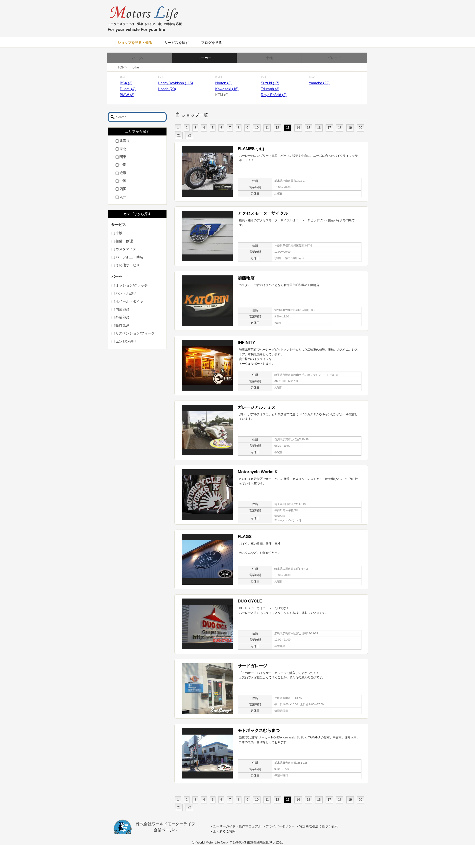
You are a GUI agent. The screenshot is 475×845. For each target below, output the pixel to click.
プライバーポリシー (280, 826)
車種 (269, 58)
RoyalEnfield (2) (273, 95)
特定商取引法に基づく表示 (318, 826)
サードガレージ (252, 665)
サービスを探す (177, 42)
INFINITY (246, 342)
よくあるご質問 (224, 831)
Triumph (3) (270, 89)
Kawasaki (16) (226, 89)
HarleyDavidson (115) (175, 83)
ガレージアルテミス (257, 407)
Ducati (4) (128, 89)
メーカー (205, 58)
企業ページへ (165, 830)
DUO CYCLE (250, 601)
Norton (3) (223, 83)
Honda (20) (167, 89)
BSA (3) (126, 83)
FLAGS (245, 536)
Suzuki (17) (270, 83)
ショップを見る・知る (135, 42)
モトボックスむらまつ (259, 730)
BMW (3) (127, 95)
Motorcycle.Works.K (258, 471)
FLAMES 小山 (251, 148)
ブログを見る (211, 42)
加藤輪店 (246, 277)
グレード (334, 58)
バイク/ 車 (140, 58)
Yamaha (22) (319, 83)
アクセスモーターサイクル (263, 213)
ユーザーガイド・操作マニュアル (237, 826)
